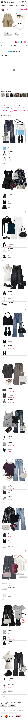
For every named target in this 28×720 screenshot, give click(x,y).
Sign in (9, 51)
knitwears (12, 108)
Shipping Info (19, 702)
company (6, 703)
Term (11, 702)
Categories (10, 5)
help (2, 703)
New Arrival (23, 5)
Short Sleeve (4, 107)
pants (19, 107)
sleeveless (16, 107)
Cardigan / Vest (9, 107)
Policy (15, 702)
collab (25, 702)
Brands (3, 5)
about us (2, 702)
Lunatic (7, 9)
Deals (16, 5)
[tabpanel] (3, 102)
